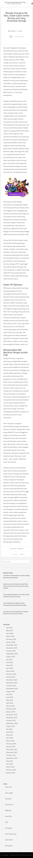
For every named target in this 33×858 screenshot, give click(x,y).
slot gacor (8, 828)
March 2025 (10, 671)
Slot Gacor (15, 554)
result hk (8, 816)
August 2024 (10, 691)
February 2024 (11, 709)
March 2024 (10, 706)
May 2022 (9, 761)
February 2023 (11, 744)
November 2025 (11, 648)
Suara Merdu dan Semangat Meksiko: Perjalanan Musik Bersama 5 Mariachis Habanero (15, 612)
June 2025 (9, 662)
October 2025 (11, 651)
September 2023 (12, 723)
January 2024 (10, 712)
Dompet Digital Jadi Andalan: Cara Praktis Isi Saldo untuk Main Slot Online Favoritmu (16, 595)
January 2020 (10, 773)
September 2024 (12, 689)
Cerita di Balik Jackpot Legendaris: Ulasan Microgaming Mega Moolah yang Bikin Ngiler (14, 604)
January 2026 (10, 642)
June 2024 (9, 697)
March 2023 (10, 741)
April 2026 (9, 633)
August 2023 (10, 726)
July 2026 (9, 628)
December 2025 (11, 645)
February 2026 (11, 639)
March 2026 (10, 636)
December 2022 (11, 749)
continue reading (16, 548)
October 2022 (11, 755)
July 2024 (9, 694)
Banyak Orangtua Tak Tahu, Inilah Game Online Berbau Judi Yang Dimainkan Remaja (16, 16)
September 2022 (12, 758)
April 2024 (9, 703)
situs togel (9, 793)
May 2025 (9, 665)
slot (6, 822)
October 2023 (11, 720)
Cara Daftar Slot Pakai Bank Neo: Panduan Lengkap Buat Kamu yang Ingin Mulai (16, 576)
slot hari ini (9, 805)
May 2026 (9, 631)
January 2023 (10, 747)
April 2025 (9, 668)
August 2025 (10, 657)
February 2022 (11, 770)
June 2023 (9, 732)
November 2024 (11, 683)
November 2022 (11, 752)
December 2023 (11, 715)
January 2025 (10, 677)
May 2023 (9, 735)
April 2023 (9, 738)
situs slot (8, 787)
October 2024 (11, 686)
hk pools (8, 799)
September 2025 (12, 654)
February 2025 (11, 674)
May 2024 (9, 700)
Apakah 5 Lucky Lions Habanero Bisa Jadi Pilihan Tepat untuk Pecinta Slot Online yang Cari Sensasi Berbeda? (16, 586)
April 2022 (9, 764)
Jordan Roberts (19, 36)
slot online (9, 840)
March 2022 (10, 767)
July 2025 (9, 660)
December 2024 (11, 680)
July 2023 (9, 729)
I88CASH (8, 810)
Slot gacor (9, 846)
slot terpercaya (10, 834)
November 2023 (11, 718)
